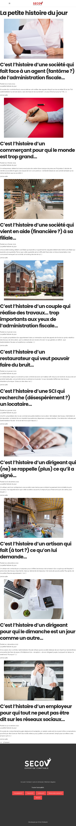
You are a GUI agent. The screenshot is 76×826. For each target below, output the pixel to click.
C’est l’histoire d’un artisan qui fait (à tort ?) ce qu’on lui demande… (35, 550)
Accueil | (23, 782)
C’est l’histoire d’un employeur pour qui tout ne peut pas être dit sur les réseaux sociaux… (36, 713)
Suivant (6, 742)
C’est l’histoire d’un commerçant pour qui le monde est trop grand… (37, 150)
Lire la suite (4, 95)
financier (30, 793)
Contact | (30, 782)
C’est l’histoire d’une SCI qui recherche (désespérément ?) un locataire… (35, 398)
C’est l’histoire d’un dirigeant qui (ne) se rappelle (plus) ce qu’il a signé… (38, 469)
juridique (41, 793)
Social (38, 797)
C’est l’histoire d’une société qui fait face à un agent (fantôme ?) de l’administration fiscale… (37, 71)
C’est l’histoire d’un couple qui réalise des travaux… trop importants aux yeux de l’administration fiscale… (35, 316)
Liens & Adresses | (39, 782)
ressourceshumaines (55, 793)
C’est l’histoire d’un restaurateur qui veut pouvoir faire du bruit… (34, 358)
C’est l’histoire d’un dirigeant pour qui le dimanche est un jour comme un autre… (37, 631)
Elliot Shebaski (43, 822)
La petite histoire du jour (8, 86)
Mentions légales (50, 782)
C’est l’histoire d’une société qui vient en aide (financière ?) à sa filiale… (37, 231)
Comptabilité (18, 793)
